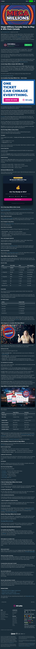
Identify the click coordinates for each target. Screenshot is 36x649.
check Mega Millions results (12, 252)
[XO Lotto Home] (2, 1)
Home (2, 3)
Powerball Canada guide (14, 439)
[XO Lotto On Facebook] (25, 612)
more (10, 477)
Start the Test (18, 199)
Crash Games (14, 620)
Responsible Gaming (21, 203)
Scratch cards (4, 475)
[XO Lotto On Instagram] (28, 612)
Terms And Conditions (4, 616)
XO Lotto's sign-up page (7, 218)
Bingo (5, 477)
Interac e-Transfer (13, 245)
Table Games (14, 621)
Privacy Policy (3, 615)
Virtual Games (14, 622)
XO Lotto (19, 36)
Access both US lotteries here (11, 511)
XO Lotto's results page (30, 551)
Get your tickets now (23, 61)
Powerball (4, 471)
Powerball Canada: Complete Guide (9, 592)
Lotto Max (17, 319)
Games (13, 625)
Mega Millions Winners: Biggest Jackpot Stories (11, 590)
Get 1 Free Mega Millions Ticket (7, 75)
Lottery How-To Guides (7, 3)
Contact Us (2, 618)
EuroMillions (4, 472)
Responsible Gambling (4, 614)
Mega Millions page (10, 223)
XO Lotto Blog (3, 619)
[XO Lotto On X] (30, 612)
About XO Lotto (3, 611)
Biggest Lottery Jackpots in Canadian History (11, 593)
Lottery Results (14, 611)
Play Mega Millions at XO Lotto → (7, 521)
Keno (3, 477)
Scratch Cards (14, 617)
